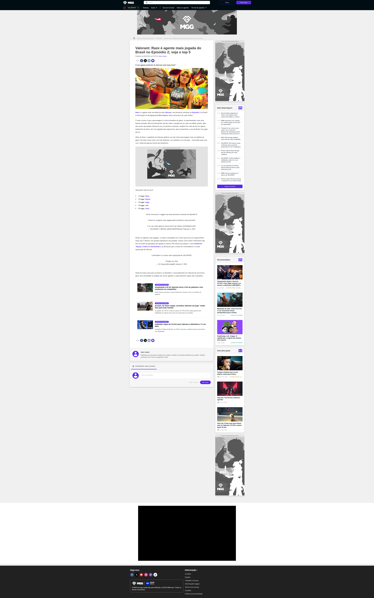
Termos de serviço (192, 587)
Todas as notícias (229, 186)
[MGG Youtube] (141, 575)
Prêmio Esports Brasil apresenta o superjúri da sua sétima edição (231, 179)
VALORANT (159, 38)
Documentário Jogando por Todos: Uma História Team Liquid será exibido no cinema (230, 115)
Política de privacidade (193, 594)
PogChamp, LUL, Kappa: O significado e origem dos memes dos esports (229, 338)
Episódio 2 (196, 112)
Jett (146, 205)
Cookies (188, 590)
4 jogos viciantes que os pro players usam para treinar (227, 373)
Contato (188, 574)
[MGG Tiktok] (155, 575)
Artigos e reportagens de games (145, 38)
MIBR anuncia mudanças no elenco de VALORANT (230, 174)
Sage (147, 202)
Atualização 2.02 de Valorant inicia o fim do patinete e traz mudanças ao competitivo (179, 288)
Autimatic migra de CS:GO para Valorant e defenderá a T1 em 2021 (180, 325)
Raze (137, 112)
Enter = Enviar (193, 382)
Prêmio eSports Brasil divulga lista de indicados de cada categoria (230, 152)
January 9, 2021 (181, 264)
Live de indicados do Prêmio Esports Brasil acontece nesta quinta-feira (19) (230, 167)
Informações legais (192, 584)
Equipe (187, 577)
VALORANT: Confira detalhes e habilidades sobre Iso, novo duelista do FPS (230, 160)
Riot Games (163, 115)
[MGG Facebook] (132, 575)
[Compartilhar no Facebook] (141, 60)
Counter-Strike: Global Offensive (236, 287)
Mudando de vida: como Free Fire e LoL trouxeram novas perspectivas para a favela (229, 310)
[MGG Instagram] (146, 575)
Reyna (147, 199)
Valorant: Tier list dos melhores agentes (228, 398)
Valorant (168, 112)
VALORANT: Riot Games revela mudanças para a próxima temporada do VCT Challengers (231, 145)
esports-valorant (162, 284)
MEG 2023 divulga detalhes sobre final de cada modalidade (230, 138)
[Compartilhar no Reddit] (149, 60)
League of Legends (237, 315)
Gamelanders (155, 247)
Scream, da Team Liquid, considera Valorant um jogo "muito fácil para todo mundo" (180, 307)
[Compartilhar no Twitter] (145, 60)
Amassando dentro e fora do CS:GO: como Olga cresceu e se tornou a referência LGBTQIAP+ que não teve (229, 283)
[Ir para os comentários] (152, 60)
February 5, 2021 (189, 229)
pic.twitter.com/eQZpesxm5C (185, 226)
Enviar (206, 382)
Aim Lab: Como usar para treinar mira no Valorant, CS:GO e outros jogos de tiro (229, 425)
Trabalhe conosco (192, 581)
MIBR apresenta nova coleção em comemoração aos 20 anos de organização (230, 122)
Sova (147, 209)
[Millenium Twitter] (136, 575)
